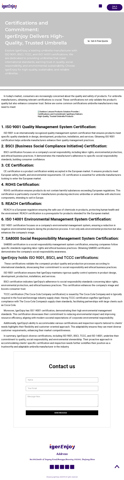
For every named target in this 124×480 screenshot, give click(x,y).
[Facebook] (52, 467)
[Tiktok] (67, 467)
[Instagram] (57, 467)
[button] (92, 3)
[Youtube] (62, 467)
